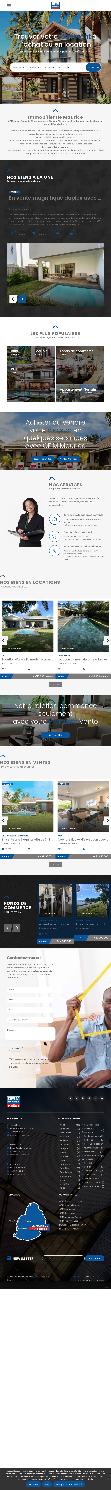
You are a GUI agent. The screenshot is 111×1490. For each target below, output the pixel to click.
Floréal (69, 1160)
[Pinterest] (89, 1098)
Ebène (69, 1152)
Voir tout (55, 684)
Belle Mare (69, 1136)
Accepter (33, 1484)
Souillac (94, 1166)
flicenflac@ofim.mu (18, 1174)
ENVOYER (16, 1048)
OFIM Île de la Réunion (69, 1205)
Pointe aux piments (94, 1136)
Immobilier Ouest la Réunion (72, 1225)
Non (47, 1484)
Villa (14, 351)
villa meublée (64, 656)
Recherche (94, 67)
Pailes (69, 1188)
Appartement (71, 389)
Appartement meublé (11, 656)
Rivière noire (94, 1151)
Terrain (90, 389)
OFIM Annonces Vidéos (70, 1217)
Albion (69, 1124)
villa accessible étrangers (70, 836)
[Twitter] (76, 1098)
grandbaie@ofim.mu (19, 1135)
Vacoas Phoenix (94, 1186)
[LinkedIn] (83, 1098)
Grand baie (69, 1168)
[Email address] (101, 1098)
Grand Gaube (69, 1172)
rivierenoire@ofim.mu (19, 1155)
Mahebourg (69, 1176)
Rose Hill (94, 1163)
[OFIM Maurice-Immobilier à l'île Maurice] (55, 5)
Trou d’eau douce (94, 1182)
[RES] (31, 382)
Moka (69, 1180)
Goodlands (69, 1164)
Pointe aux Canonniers (93, 1130)
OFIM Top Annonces (68, 1221)
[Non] (107, 1478)
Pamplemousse (94, 1124)
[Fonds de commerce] (80, 365)
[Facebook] (70, 1098)
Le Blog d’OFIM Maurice (70, 1228)
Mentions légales (85, 1280)
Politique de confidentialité (69, 1484)
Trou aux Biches (94, 1178)
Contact (100, 1280)
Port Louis (94, 1140)
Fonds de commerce (77, 351)
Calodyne (69, 1144)
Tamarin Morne (94, 1170)
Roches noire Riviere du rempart (93, 1157)
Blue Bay (69, 1140)
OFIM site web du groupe (71, 1201)
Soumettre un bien (43, 459)
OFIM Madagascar (67, 1209)
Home (76, 1276)
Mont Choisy (69, 1184)
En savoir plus (55, 735)
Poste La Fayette (94, 1144)
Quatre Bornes (94, 1147)
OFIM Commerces (67, 1213)
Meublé (41, 351)
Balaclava (69, 1128)
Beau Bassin (69, 1132)
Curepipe (69, 1148)
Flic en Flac (69, 1156)
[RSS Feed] (95, 1098)
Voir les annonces (68, 459)
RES (14, 369)
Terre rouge (94, 1174)
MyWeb (34, 1276)
